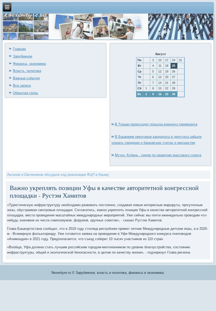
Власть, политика (27, 71)
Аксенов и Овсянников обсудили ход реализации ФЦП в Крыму (58, 175)
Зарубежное (22, 56)
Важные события (26, 78)
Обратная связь (25, 93)
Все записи (22, 86)
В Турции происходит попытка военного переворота (156, 124)
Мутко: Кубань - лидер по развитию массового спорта (158, 155)
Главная (19, 49)
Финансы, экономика (29, 64)
